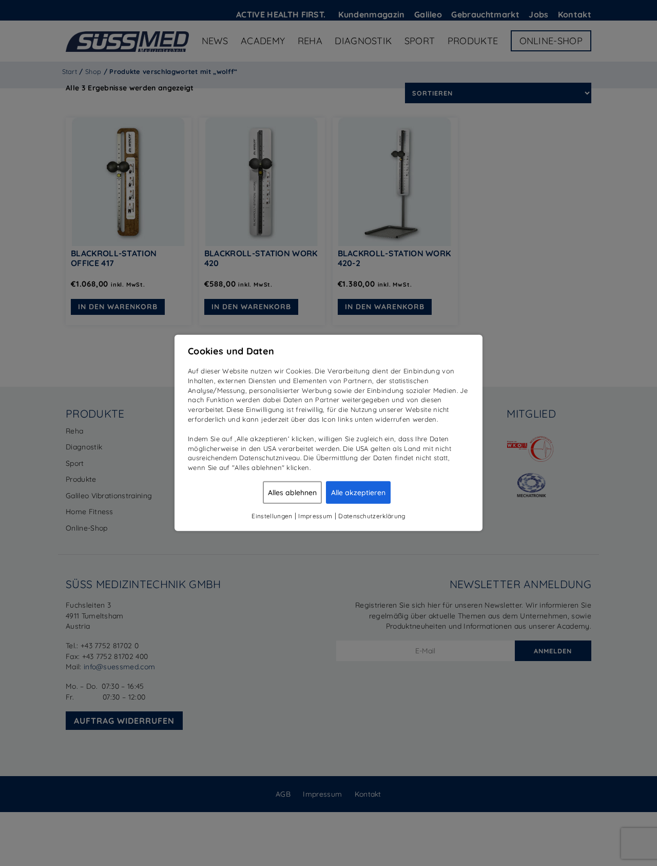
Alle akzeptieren (358, 492)
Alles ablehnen (292, 492)
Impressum (315, 516)
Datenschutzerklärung (371, 516)
